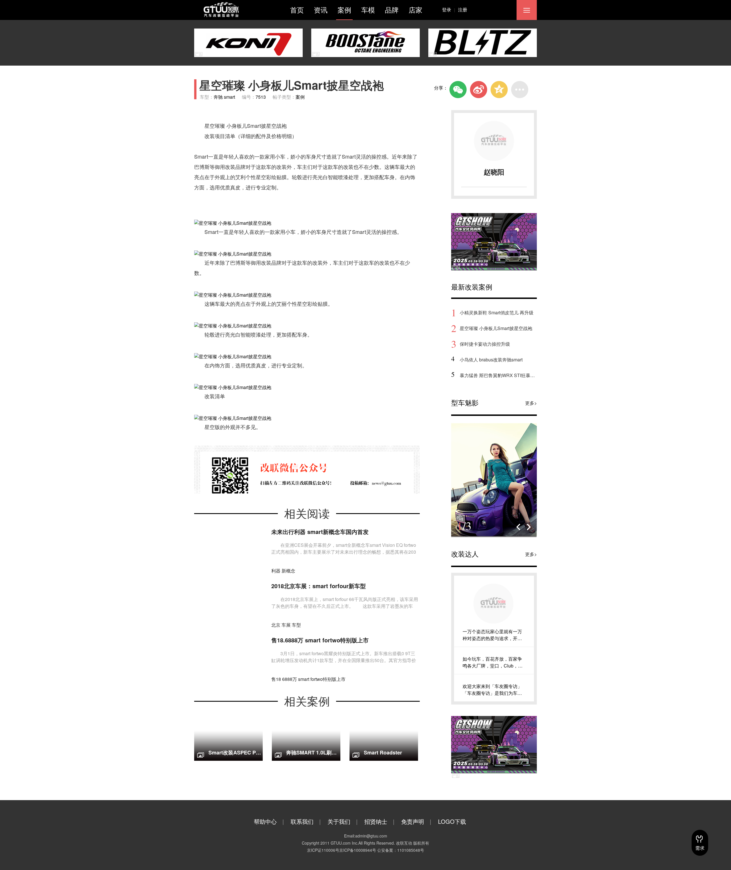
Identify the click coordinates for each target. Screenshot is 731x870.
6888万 (289, 679)
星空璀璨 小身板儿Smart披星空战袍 (496, 328)
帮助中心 (269, 821)
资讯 (321, 10)
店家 (415, 10)
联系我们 (306, 821)
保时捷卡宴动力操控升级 (485, 344)
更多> (531, 403)
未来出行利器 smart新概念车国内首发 (320, 531)
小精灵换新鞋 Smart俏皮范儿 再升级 (496, 312)
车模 (368, 10)
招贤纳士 (379, 821)
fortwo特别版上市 (328, 679)
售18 (276, 679)
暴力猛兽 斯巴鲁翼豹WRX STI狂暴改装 (498, 375)
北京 (275, 625)
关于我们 (343, 821)
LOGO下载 (452, 821)
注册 (462, 9)
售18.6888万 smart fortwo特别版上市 (320, 640)
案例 (344, 10)
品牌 (392, 10)
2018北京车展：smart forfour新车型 (318, 586)
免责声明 (416, 821)
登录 (448, 9)
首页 (297, 10)
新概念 (288, 570)
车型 (296, 625)
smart (303, 679)
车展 (286, 625)
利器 (275, 570)
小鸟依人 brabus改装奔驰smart (491, 359)
